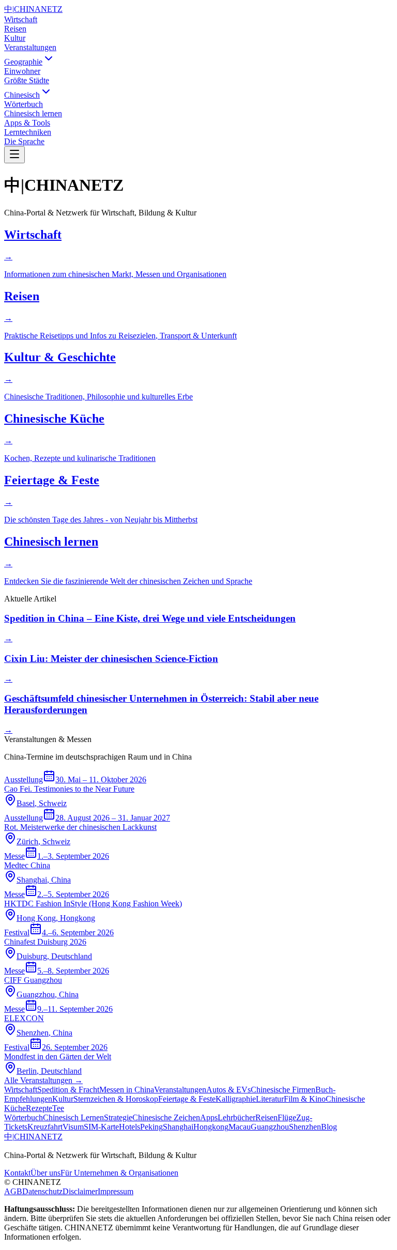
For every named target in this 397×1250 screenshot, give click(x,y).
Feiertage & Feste (187, 1098)
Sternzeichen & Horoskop (115, 1098)
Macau (239, 1126)
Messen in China (126, 1089)
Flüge (287, 1117)
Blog (329, 1126)
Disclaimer (80, 1191)
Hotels (129, 1126)
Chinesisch (22, 94)
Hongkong (210, 1126)
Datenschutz (42, 1191)
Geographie (23, 61)
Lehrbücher (236, 1117)
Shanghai (178, 1126)
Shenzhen (305, 1126)
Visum (73, 1126)
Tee (58, 1108)
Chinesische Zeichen (166, 1117)
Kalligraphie (236, 1098)
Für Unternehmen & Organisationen (119, 1172)
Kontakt (17, 1172)
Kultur (14, 38)
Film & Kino (305, 1098)
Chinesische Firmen (283, 1089)
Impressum (115, 1191)
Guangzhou (270, 1126)
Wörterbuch (23, 1117)
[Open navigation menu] (14, 154)
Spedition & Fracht (68, 1089)
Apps (209, 1117)
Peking (151, 1126)
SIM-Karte (101, 1126)
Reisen (15, 28)
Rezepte (39, 1108)
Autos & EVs (228, 1089)
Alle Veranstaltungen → (43, 1080)
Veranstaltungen (30, 47)
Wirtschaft (20, 19)
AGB (13, 1191)
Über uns (45, 1172)
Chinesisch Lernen (73, 1117)
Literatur (270, 1098)
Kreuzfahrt (45, 1126)
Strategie (118, 1117)
